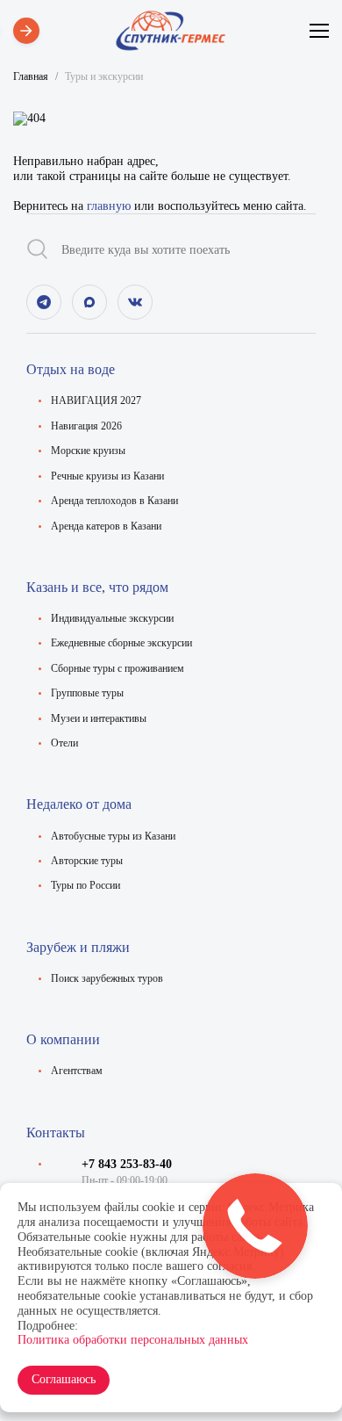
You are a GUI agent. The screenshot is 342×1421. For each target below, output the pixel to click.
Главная (30, 76)
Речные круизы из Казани (107, 476)
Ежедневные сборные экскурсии (121, 643)
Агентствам (77, 1070)
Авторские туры (87, 861)
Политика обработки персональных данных (133, 1339)
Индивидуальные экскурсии (112, 618)
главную (109, 206)
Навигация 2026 (86, 426)
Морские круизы (88, 450)
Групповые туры (87, 693)
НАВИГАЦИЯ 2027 (96, 400)
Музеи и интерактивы (98, 718)
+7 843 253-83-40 (127, 1164)
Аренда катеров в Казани (106, 526)
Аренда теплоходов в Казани (114, 500)
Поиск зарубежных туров (107, 978)
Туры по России (85, 885)
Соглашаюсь (64, 1379)
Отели (64, 743)
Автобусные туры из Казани (113, 836)
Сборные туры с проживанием (117, 668)
